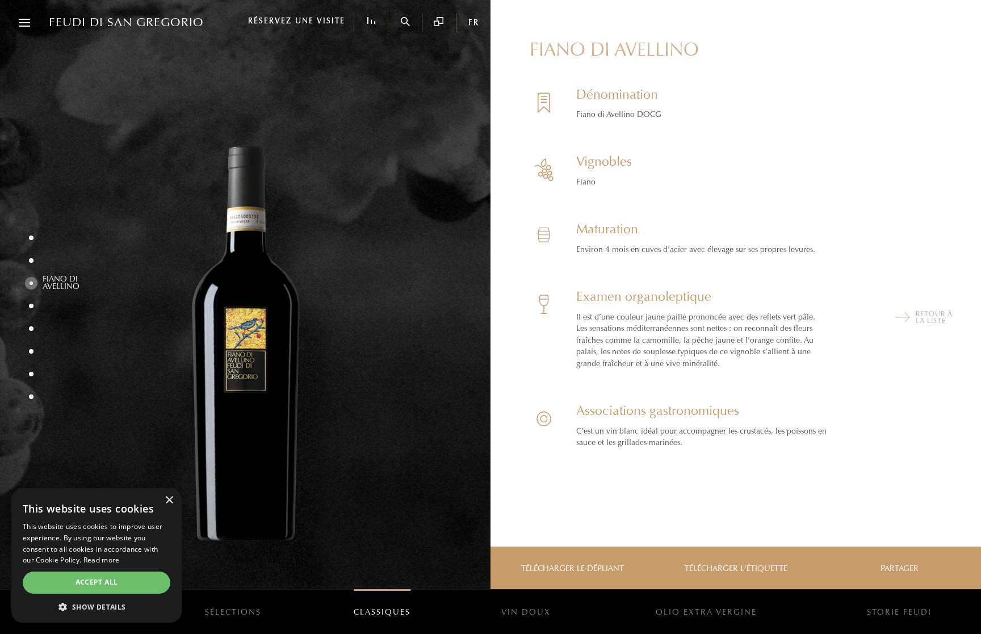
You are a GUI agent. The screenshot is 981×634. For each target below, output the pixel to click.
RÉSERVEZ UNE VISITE (296, 21)
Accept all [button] (97, 582)
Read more (101, 560)
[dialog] (96, 555)
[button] (96, 606)
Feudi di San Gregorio (126, 22)
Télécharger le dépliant (572, 568)
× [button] (169, 500)
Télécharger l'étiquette (736, 568)
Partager (900, 568)
